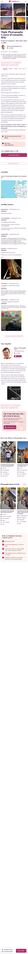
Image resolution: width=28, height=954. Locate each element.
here (6, 131)
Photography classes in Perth (10, 484)
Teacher (16, 68)
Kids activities (4, 64)
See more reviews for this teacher (14, 336)
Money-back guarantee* (11, 544)
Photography (17, 62)
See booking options (14, 155)
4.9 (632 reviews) (8, 949)
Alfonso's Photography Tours (14, 46)
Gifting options (10, 427)
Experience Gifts (14, 64)
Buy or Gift (21, 950)
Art (11, 62)
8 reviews (3, 286)
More (20, 68)
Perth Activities (5, 62)
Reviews (11, 68)
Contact (18, 356)
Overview (5, 68)
